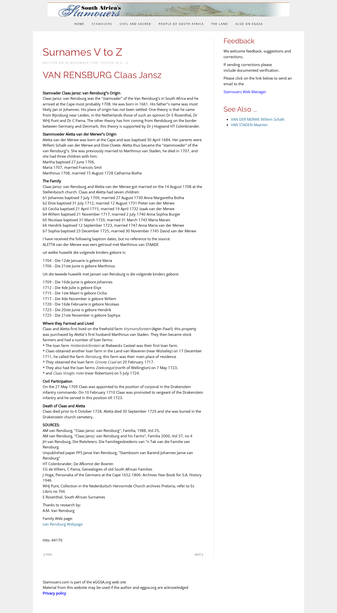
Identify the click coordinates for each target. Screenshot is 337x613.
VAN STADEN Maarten (249, 124)
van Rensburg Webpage (63, 524)
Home (79, 24)
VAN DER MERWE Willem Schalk (257, 119)
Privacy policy (54, 593)
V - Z (124, 63)
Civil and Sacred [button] (135, 24)
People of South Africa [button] (181, 24)
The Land (219, 24)
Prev (49, 554)
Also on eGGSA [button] (249, 24)
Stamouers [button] (102, 24)
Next (198, 554)
